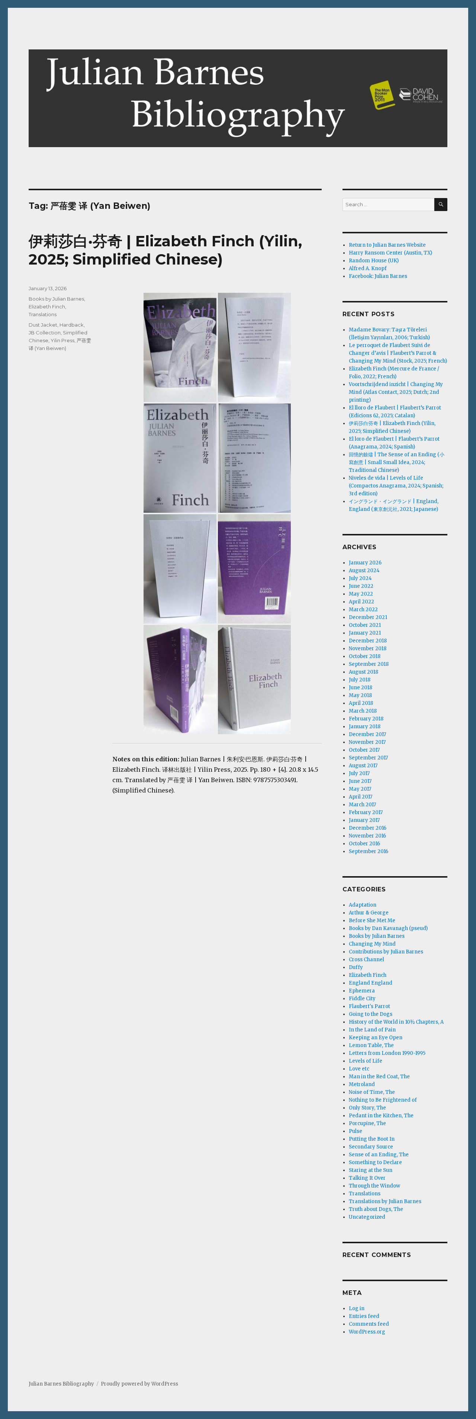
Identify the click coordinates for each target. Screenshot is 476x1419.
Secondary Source (371, 1147)
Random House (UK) (374, 260)
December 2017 (367, 734)
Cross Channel (366, 959)
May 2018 (360, 695)
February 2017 (366, 812)
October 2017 (364, 750)
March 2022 (363, 609)
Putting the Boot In (372, 1139)
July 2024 (360, 578)
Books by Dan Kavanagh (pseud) (388, 928)
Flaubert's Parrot (369, 1006)
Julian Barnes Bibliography (61, 1384)
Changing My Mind (372, 944)
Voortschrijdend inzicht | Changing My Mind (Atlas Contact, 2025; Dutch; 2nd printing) (396, 392)
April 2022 (361, 602)
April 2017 (360, 797)
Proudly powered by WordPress (139, 1384)
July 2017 (359, 773)
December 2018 (368, 641)
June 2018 (360, 687)
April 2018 (361, 703)
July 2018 (359, 680)
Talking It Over (367, 1178)
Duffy (356, 967)
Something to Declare (375, 1162)
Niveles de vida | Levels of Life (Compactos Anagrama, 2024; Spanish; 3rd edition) (396, 486)
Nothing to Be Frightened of (383, 1100)
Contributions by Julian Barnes (386, 952)
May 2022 (361, 594)
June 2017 (360, 781)
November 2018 (367, 648)
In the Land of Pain (372, 1030)
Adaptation (362, 905)
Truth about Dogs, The (376, 1209)
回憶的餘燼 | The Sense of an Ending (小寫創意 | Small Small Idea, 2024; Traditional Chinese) (396, 462)
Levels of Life (365, 1061)
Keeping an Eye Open (375, 1037)
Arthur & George (369, 913)
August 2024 (364, 570)
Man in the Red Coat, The (379, 1076)
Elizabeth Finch (47, 307)
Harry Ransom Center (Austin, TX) (390, 253)
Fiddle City (362, 998)
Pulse (355, 1131)
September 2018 (369, 664)
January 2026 (365, 563)
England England (370, 983)
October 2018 (364, 656)
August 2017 (363, 765)
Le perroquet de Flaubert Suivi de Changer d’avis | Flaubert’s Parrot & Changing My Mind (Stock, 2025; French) (398, 353)
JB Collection (45, 333)
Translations (43, 314)
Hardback (72, 325)
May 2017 (360, 789)
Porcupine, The (367, 1123)
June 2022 (361, 586)
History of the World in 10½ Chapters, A (396, 1022)
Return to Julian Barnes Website (387, 245)
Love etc (359, 1069)
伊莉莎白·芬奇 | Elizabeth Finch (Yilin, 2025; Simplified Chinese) (165, 250)
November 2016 (367, 836)
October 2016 (364, 843)
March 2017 (362, 804)
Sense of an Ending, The (379, 1154)
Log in (356, 1308)
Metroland (362, 1084)
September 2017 (368, 758)
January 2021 (365, 633)
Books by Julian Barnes (56, 299)
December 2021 (368, 617)
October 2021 (365, 625)
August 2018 (363, 672)
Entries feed (364, 1316)
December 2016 (367, 828)
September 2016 (368, 851)
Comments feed (369, 1324)
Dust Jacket (43, 325)
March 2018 (363, 711)
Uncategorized (367, 1217)
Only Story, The (367, 1108)
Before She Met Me (372, 920)
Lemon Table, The (371, 1045)
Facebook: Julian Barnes (378, 276)
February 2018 (366, 719)
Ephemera (362, 991)
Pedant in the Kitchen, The (381, 1115)
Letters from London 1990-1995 (387, 1053)
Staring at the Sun (370, 1170)
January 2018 (364, 726)
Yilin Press (62, 340)
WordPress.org (367, 1332)
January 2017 (364, 820)
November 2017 (367, 742)
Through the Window (374, 1186)
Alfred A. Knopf (368, 268)
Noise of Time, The (372, 1092)
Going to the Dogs (370, 1014)
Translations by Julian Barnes (385, 1201)
